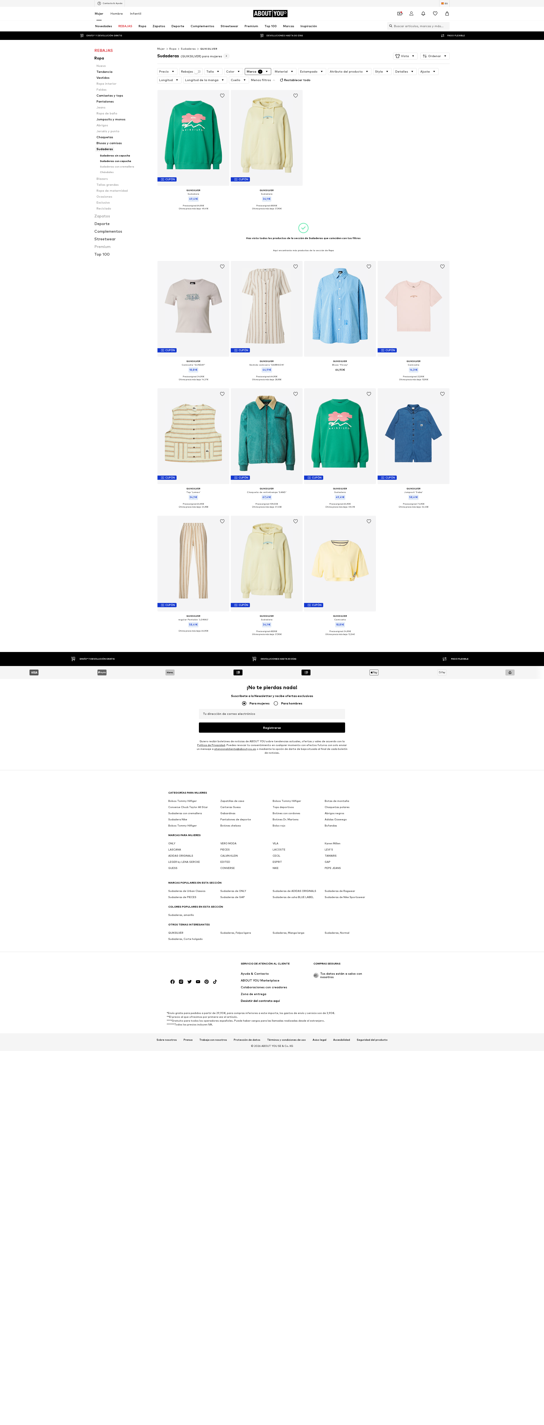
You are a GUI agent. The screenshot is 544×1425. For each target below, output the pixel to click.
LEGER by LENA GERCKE (184, 861)
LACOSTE (279, 849)
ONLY (171, 843)
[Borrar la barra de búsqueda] (446, 26)
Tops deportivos (283, 807)
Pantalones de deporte (235, 819)
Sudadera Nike (177, 819)
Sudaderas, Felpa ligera (235, 932)
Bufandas (331, 825)
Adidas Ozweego (336, 819)
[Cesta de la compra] (447, 13)
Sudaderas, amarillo (181, 915)
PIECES (225, 849)
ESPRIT (277, 861)
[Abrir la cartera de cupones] (399, 13)
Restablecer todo (297, 80)
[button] (405, 56)
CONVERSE (227, 868)
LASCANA (174, 849)
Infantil (135, 13)
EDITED (225, 861)
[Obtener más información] (193, 211)
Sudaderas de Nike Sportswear (345, 897)
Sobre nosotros (167, 1039)
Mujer (99, 13)
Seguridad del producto (372, 1039)
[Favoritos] (435, 13)
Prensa (188, 1039)
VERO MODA (228, 843)
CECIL (276, 855)
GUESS (172, 868)
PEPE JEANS (333, 868)
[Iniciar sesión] (411, 13)
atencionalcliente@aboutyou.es (235, 749)
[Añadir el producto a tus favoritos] (222, 95)
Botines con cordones (286, 813)
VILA (275, 843)
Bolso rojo (279, 825)
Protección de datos (247, 1039)
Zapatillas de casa (232, 801)
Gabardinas (227, 813)
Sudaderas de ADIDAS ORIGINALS (294, 891)
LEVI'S (329, 849)
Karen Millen (332, 843)
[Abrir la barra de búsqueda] (389, 26)
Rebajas (187, 71)
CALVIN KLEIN (229, 855)
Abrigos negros (334, 813)
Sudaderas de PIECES (182, 897)
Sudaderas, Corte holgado (185, 939)
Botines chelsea (230, 825)
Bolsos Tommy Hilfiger (182, 801)
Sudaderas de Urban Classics (186, 891)
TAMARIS (331, 855)
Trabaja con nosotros (213, 1039)
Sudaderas (188, 48)
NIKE (276, 868)
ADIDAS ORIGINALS (180, 855)
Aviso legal (319, 1039)
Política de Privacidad (211, 745)
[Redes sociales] (172, 981)
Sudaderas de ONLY (233, 891)
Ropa (173, 48)
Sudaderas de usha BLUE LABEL (293, 897)
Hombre (116, 13)
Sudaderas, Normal (337, 932)
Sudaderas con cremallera (185, 813)
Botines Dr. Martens (286, 819)
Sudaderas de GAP (232, 897)
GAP (327, 861)
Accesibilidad (341, 1039)
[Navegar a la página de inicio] (191, 965)
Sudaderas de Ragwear (340, 891)
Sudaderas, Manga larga (288, 932)
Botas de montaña (337, 801)
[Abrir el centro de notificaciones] (423, 13)
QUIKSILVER (208, 48)
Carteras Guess (230, 807)
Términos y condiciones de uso (286, 1039)
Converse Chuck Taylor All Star (188, 807)
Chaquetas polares (337, 807)
